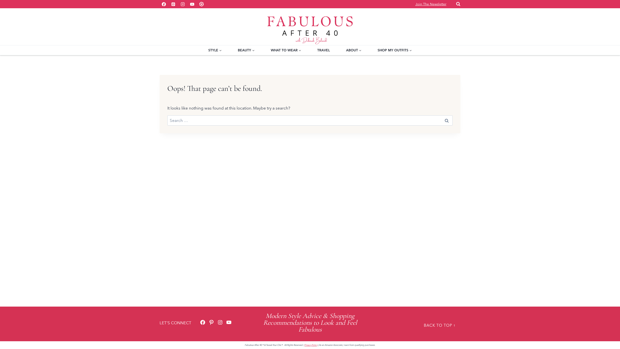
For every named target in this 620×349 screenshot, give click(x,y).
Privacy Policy (311, 345)
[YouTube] (192, 4)
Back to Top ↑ (440, 325)
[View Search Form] (458, 4)
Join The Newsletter (430, 4)
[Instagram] (182, 4)
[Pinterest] (173, 4)
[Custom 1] (201, 4)
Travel (323, 50)
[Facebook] (164, 4)
